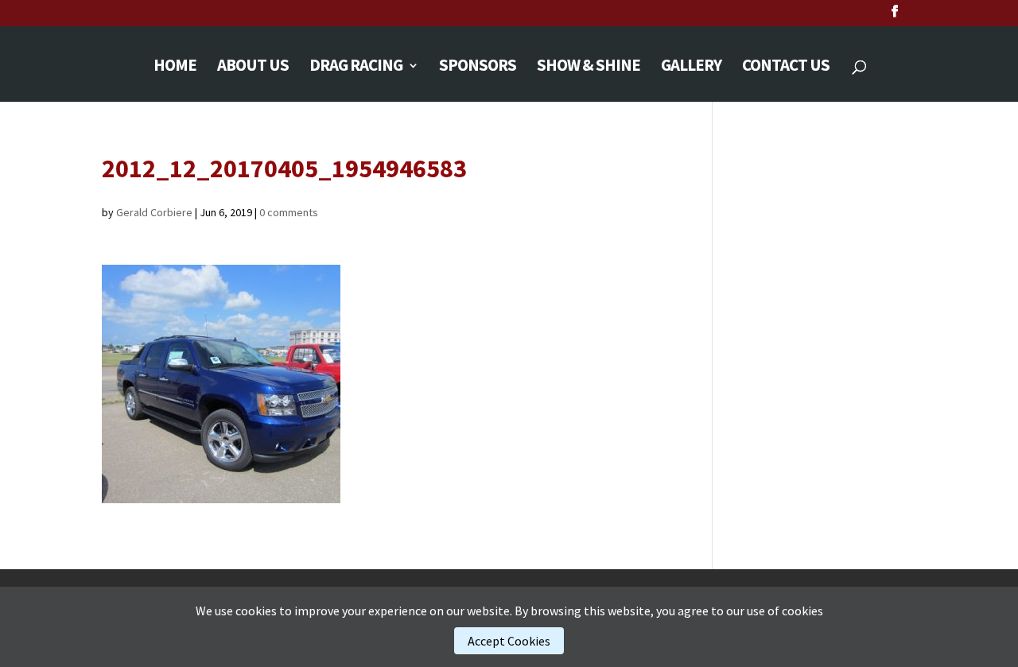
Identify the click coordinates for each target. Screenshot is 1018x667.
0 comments (288, 212)
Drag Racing (355, 68)
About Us (253, 68)
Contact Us (786, 68)
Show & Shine (588, 68)
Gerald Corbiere (154, 212)
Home (174, 68)
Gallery (691, 68)
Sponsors (477, 68)
